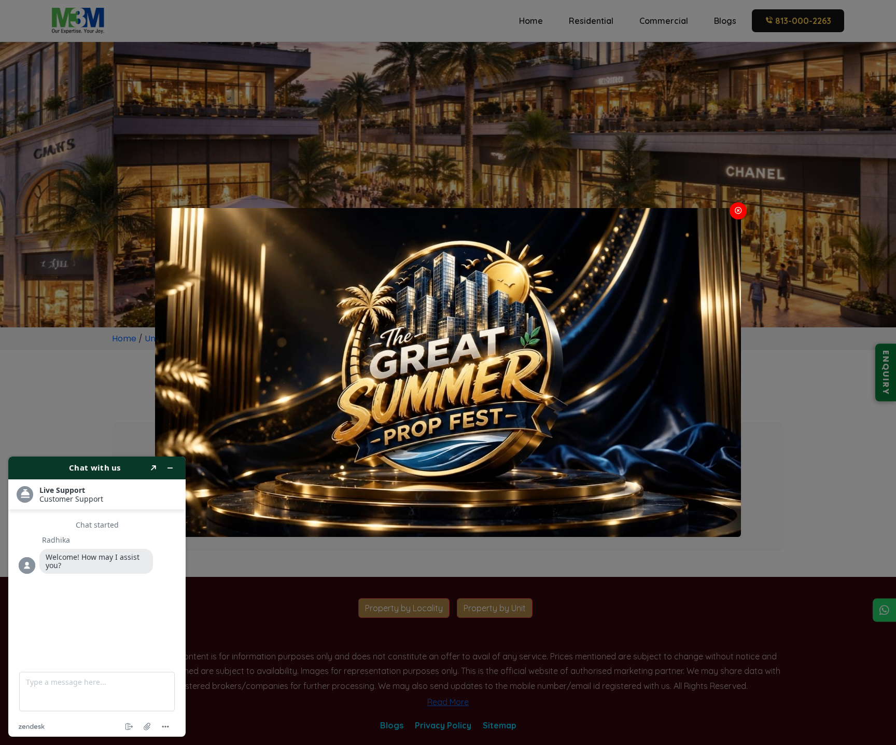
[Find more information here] (97, 596)
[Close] (738, 210)
